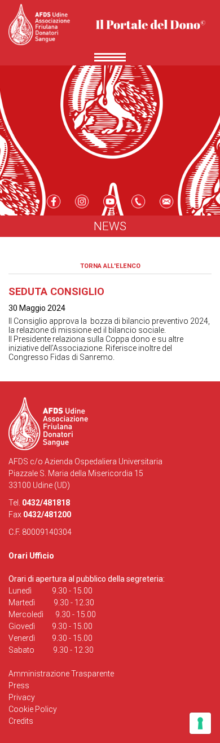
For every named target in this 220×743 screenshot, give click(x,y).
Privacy (21, 697)
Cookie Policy (32, 709)
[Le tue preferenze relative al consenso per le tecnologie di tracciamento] (200, 723)
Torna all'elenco (110, 266)
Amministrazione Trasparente (61, 673)
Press (18, 685)
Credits (20, 721)
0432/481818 (46, 502)
